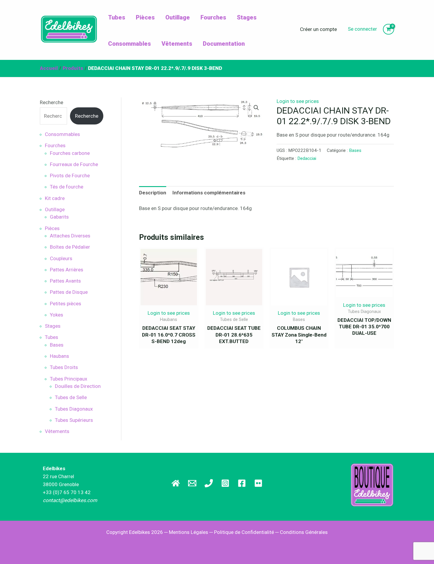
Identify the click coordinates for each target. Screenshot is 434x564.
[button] (256, 107)
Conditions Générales (304, 532)
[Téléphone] (209, 483)
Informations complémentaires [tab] (208, 193)
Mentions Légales (188, 532)
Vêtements (176, 43)
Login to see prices (298, 101)
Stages (247, 17)
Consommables (129, 43)
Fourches (213, 17)
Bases (355, 150)
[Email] (192, 483)
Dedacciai (306, 158)
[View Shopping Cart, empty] (388, 29)
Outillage (177, 17)
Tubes (116, 17)
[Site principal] (176, 483)
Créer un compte (318, 29)
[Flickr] (258, 483)
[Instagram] (225, 483)
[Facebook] (242, 483)
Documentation (224, 43)
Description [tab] (152, 193)
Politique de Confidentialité (244, 532)
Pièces (145, 17)
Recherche (51, 102)
